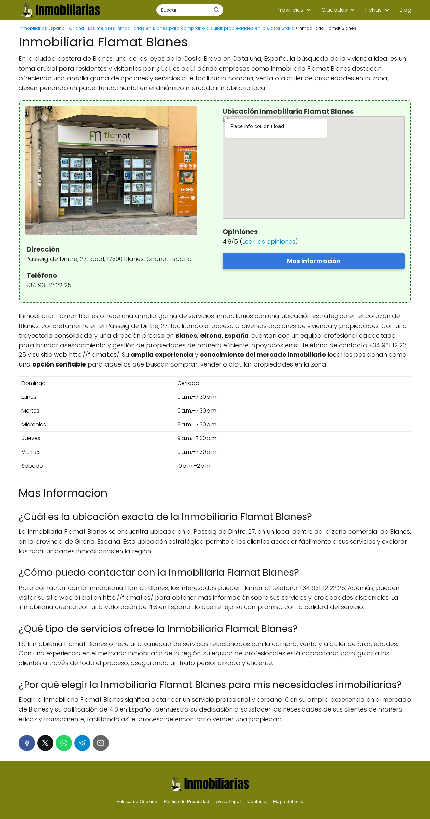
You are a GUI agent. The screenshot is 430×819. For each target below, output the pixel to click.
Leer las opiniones (268, 241)
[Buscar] (216, 9)
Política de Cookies (136, 801)
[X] (45, 743)
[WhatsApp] (64, 743)
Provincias (290, 10)
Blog (405, 10)
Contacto (256, 801)
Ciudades (334, 10)
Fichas (373, 10)
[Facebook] (27, 743)
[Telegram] (82, 743)
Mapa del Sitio (288, 801)
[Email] (101, 743)
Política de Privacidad (186, 801)
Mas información (314, 261)
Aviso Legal (228, 801)
